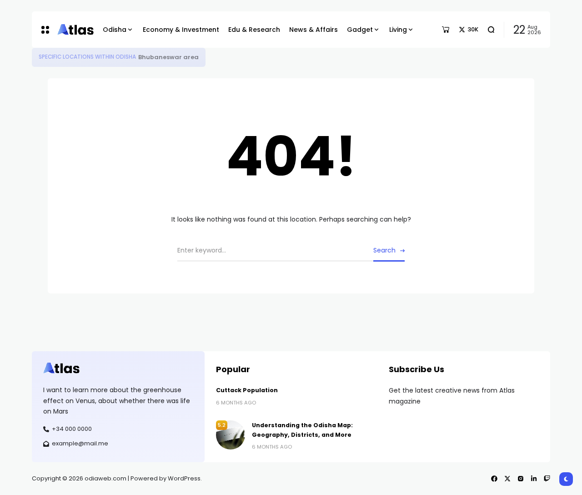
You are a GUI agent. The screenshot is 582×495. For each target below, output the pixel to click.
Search (384, 250)
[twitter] (507, 478)
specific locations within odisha (87, 57)
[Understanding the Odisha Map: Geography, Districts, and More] (230, 435)
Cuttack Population (247, 390)
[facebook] (494, 478)
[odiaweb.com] (73, 29)
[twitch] (547, 478)
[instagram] (520, 478)
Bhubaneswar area (168, 57)
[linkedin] (534, 478)
